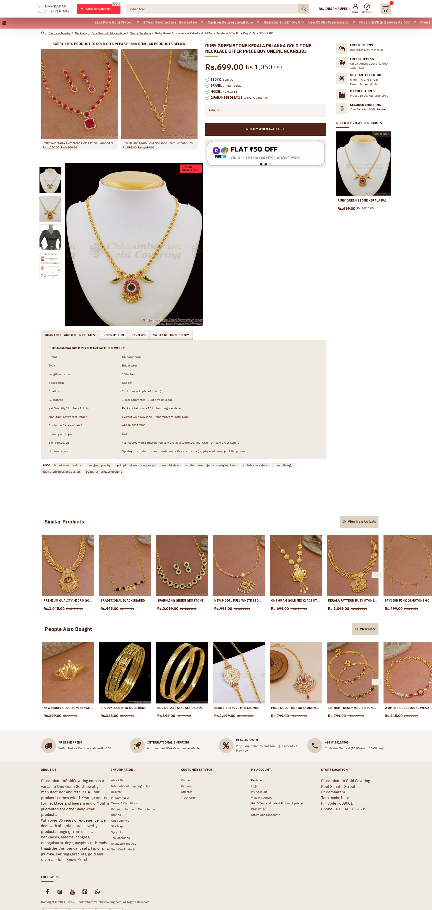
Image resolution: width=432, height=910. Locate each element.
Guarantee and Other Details (70, 335)
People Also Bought (68, 629)
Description (113, 335)
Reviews (139, 335)
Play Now (242, 750)
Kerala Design (283, 465)
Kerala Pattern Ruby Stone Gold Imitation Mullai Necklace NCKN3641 (353, 600)
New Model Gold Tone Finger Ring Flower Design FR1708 (68, 708)
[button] (44, 575)
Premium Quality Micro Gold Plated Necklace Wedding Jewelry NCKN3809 (68, 600)
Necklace (81, 33)
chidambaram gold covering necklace (211, 465)
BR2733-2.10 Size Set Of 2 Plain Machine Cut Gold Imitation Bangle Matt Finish (182, 708)
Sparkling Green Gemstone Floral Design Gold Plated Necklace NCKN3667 (182, 600)
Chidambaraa (232, 85)
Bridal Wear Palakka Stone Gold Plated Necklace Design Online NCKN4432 (79, 143)
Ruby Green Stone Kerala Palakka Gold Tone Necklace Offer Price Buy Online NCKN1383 (364, 200)
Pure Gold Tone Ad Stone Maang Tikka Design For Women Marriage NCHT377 (295, 708)
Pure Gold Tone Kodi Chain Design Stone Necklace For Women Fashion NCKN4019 (159, 143)
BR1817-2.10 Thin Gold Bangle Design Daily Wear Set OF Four (125, 708)
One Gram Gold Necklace (109, 33)
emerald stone (170, 465)
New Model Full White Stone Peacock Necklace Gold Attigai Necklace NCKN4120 (239, 600)
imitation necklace (255, 465)
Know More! (76, 859)
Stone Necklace (140, 33)
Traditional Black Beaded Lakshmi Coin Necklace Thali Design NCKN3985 (125, 600)
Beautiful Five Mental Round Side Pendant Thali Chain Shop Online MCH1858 (239, 708)
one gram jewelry (99, 465)
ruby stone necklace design (61, 471)
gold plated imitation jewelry (135, 465)
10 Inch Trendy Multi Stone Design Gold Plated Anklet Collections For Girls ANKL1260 (353, 708)
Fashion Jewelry (59, 33)
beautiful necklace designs (104, 471)
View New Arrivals (362, 521)
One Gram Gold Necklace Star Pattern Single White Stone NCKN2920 (295, 600)
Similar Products (64, 521)
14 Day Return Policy (171, 335)
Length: (214, 109)
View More (368, 629)
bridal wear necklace (68, 465)
